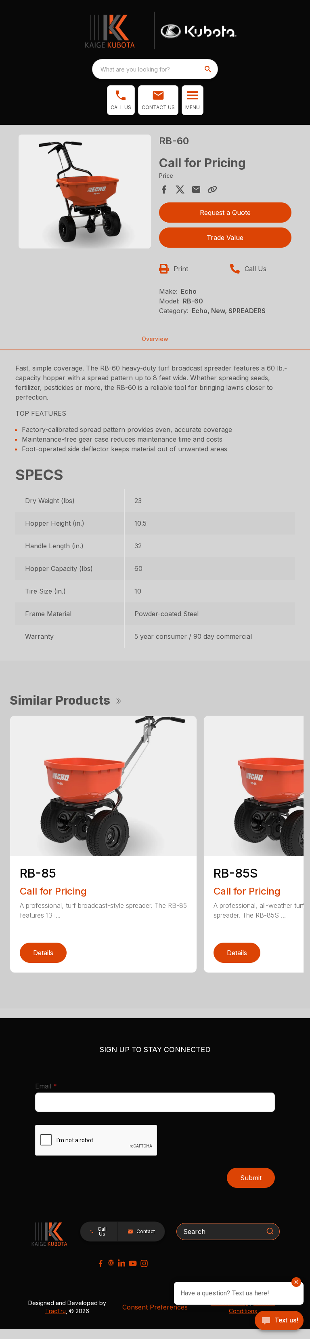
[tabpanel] (85, 193)
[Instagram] (144, 1263)
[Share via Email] (196, 189)
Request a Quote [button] (225, 212)
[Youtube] (133, 1263)
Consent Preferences (155, 1307)
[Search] (270, 1231)
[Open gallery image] (85, 191)
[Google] (111, 1263)
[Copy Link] (212, 189)
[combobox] (155, 69)
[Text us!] (279, 1321)
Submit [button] (251, 1178)
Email (58, 1086)
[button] (121, 100)
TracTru (55, 1310)
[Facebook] (100, 1263)
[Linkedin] (121, 1263)
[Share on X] (180, 189)
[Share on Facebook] (164, 189)
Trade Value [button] (225, 238)
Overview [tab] (155, 338)
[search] (209, 69)
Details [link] (43, 953)
